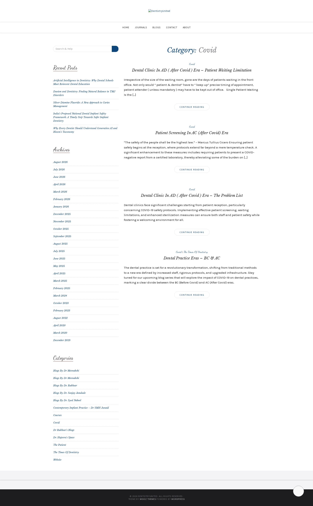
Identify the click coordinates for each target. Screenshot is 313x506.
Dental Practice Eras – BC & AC (192, 258)
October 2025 (61, 228)
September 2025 (62, 236)
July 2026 (59, 169)
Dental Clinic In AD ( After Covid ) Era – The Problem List (192, 195)
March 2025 (60, 280)
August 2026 (60, 162)
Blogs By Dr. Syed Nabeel (67, 400)
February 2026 (61, 199)
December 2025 (62, 214)
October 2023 (61, 303)
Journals (141, 27)
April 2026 (59, 184)
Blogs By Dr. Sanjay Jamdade (69, 392)
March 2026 (60, 191)
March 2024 (60, 295)
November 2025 (62, 221)
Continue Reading (192, 107)
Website (57, 459)
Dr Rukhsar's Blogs (63, 430)
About (187, 27)
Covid (192, 64)
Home (125, 27)
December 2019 (61, 340)
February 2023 (61, 310)
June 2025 (59, 258)
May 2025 (59, 266)
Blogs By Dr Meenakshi (66, 370)
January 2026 (61, 206)
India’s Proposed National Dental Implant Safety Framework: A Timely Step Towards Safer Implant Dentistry (80, 117)
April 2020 (59, 325)
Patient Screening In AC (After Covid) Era (191, 133)
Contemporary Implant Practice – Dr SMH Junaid (81, 407)
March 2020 (60, 332)
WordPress (178, 499)
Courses (57, 415)
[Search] (115, 49)
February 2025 (61, 288)
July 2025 (59, 251)
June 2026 (59, 177)
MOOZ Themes (148, 499)
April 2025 (59, 273)
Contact (171, 27)
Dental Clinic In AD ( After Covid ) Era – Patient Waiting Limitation (192, 70)
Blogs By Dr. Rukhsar (65, 385)
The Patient (59, 444)
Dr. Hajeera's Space (63, 437)
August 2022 (60, 318)
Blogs (157, 27)
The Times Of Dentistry (196, 251)
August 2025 (60, 243)
